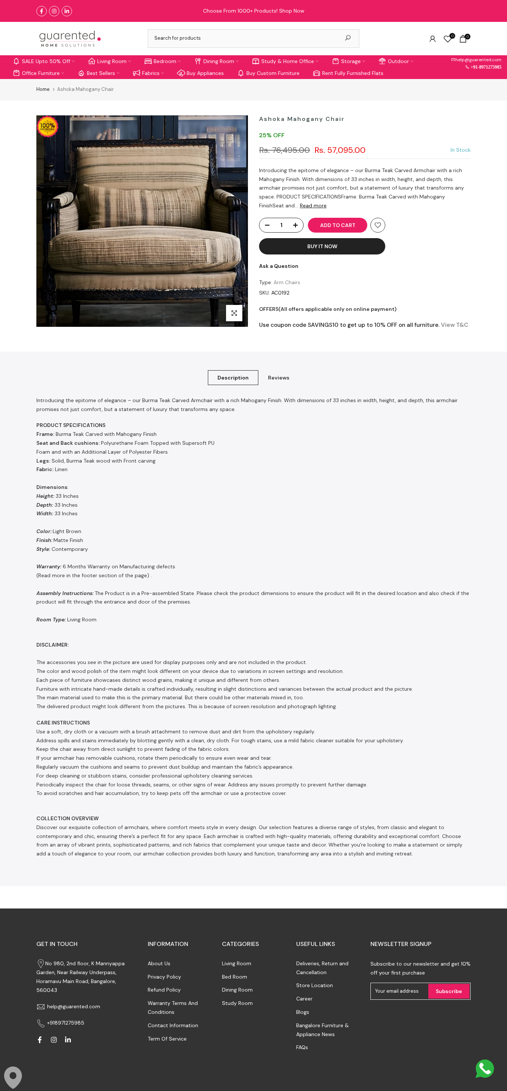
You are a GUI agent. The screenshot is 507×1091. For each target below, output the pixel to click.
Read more (313, 205)
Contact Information (173, 1025)
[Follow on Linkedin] (67, 11)
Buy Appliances (205, 73)
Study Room (237, 1003)
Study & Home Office (287, 61)
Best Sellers (101, 73)
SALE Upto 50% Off (46, 61)
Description (233, 377)
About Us (159, 963)
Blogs (302, 1012)
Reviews (279, 377)
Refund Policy (164, 989)
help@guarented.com (478, 60)
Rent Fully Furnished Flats (352, 73)
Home (43, 89)
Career (304, 998)
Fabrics (151, 73)
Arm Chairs (287, 282)
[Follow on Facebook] (41, 11)
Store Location (314, 985)
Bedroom (165, 61)
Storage (351, 61)
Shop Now (291, 10)
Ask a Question (278, 266)
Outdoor (398, 61)
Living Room (112, 61)
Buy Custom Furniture (273, 73)
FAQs (302, 1047)
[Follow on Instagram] (54, 11)
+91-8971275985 (485, 67)
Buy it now (322, 246)
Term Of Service (167, 1038)
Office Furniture (41, 73)
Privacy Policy (164, 976)
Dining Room (218, 61)
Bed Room (234, 976)
